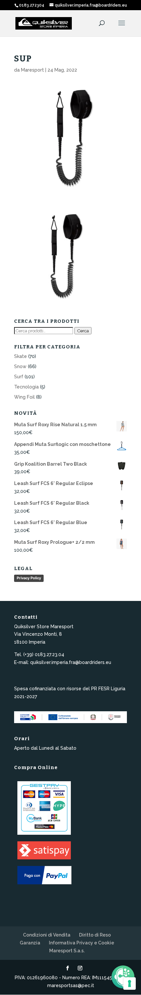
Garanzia (30, 942)
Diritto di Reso (95, 935)
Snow (20, 366)
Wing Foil (24, 397)
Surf (18, 376)
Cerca (83, 330)
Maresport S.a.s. (67, 950)
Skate (20, 356)
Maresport (32, 70)
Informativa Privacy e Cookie (81, 942)
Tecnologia (26, 386)
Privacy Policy (29, 578)
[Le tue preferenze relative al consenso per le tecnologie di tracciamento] (129, 983)
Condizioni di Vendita (46, 935)
